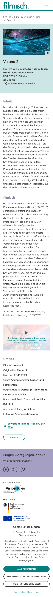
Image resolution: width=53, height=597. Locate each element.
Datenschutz (20, 592)
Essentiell (20, 532)
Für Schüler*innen (23, 16)
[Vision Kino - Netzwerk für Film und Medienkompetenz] (14, 489)
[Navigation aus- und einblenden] (46, 6)
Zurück (14, 437)
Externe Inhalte (29, 535)
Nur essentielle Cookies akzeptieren (26, 576)
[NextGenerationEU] (16, 518)
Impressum (33, 592)
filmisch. (7, 16)
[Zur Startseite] (16, 5)
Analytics (35, 532)
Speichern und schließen (27, 584)
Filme (37, 16)
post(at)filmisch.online (19, 460)
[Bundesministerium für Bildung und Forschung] (13, 508)
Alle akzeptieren (26, 569)
